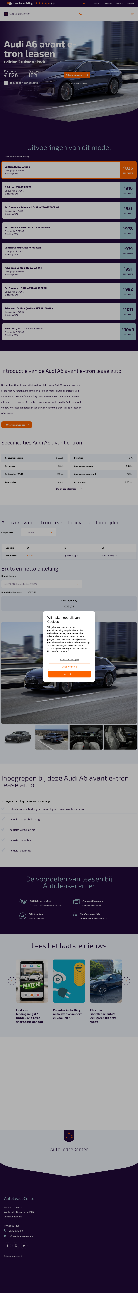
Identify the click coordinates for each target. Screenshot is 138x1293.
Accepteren (69, 674)
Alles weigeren (69, 667)
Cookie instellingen (69, 659)
